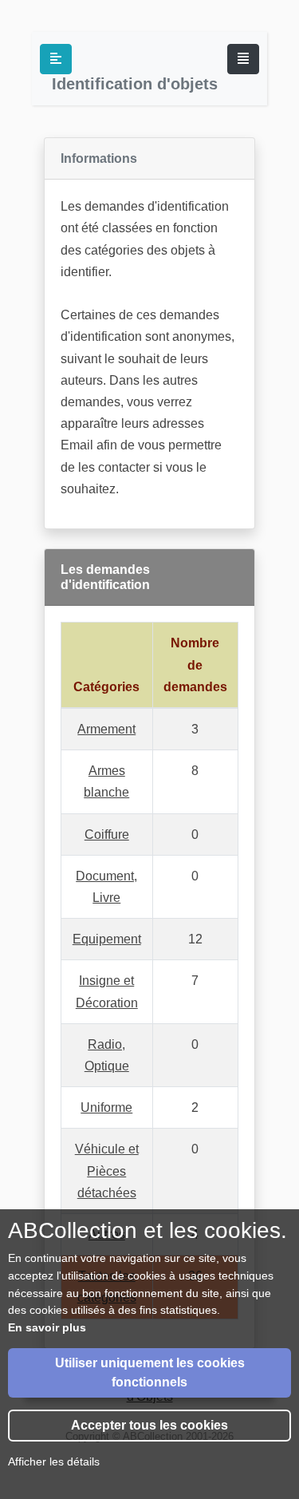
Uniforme (106, 1107)
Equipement (107, 939)
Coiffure (107, 834)
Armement (106, 729)
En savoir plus (47, 1327)
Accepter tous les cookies (149, 1425)
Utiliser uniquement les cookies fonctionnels (150, 1372)
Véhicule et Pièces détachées (107, 1170)
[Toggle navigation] (243, 59)
